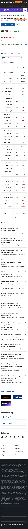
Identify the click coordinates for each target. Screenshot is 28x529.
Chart (10, 44)
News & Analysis (18, 44)
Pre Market (5, 40)
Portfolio (3, 451)
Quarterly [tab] (12, 62)
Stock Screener (11, 6)
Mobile (3, 448)
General (3, 44)
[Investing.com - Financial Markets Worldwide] (9, 2)
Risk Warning (4, 519)
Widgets (3, 455)
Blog (2, 445)
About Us (17, 445)
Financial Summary (5, 47)
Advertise (17, 448)
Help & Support (19, 451)
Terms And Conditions (6, 509)
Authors (17, 455)
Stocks (3, 6)
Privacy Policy (4, 513)
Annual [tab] (4, 62)
